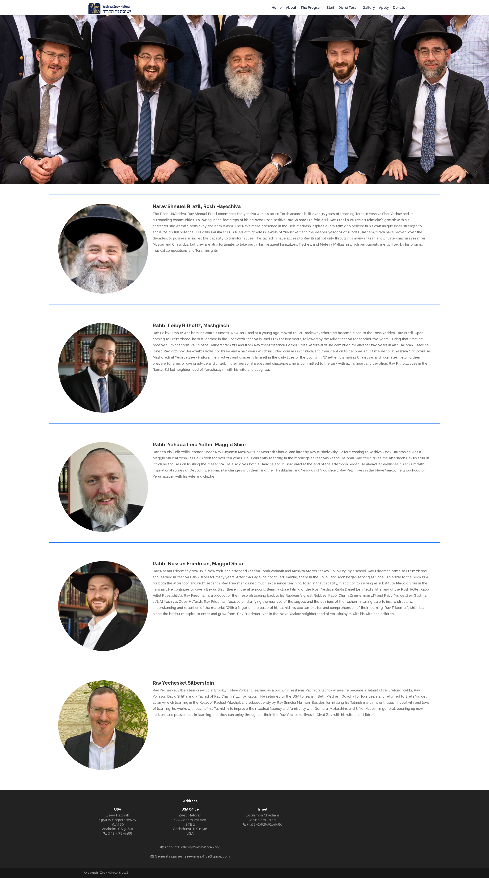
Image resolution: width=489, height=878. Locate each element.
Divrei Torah (348, 8)
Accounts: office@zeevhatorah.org (192, 847)
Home (277, 8)
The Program (311, 8)
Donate (399, 8)
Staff (330, 8)
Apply (384, 8)
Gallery (369, 8)
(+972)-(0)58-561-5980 (264, 824)
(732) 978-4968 (120, 833)
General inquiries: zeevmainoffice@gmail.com (192, 856)
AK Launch (91, 872)
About (291, 8)
